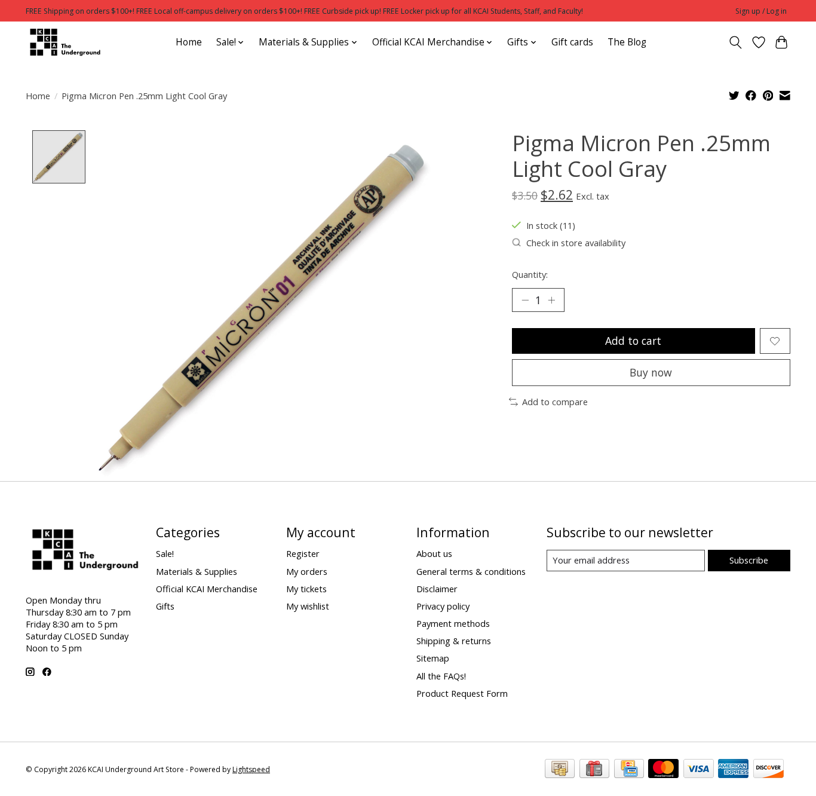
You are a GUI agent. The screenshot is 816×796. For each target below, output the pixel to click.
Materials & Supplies (196, 571)
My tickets (306, 589)
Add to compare (555, 402)
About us (434, 553)
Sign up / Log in (761, 11)
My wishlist (307, 606)
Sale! (165, 553)
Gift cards (572, 42)
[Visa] (698, 769)
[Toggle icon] (735, 42)
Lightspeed (251, 769)
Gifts (165, 606)
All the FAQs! (441, 676)
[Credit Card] (629, 769)
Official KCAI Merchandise (206, 589)
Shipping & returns (453, 641)
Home (189, 42)
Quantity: (530, 274)
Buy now (651, 372)
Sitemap (432, 658)
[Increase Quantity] (551, 300)
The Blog (627, 42)
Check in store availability (575, 243)
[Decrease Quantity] (525, 300)
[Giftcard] (594, 769)
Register (303, 553)
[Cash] (560, 769)
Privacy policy (443, 606)
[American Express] (733, 769)
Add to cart (633, 340)
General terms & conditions (471, 571)
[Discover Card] (768, 769)
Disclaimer (437, 589)
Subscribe (748, 560)
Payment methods (453, 623)
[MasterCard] (663, 769)
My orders (306, 571)
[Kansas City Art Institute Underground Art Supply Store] (63, 42)
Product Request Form (462, 693)
